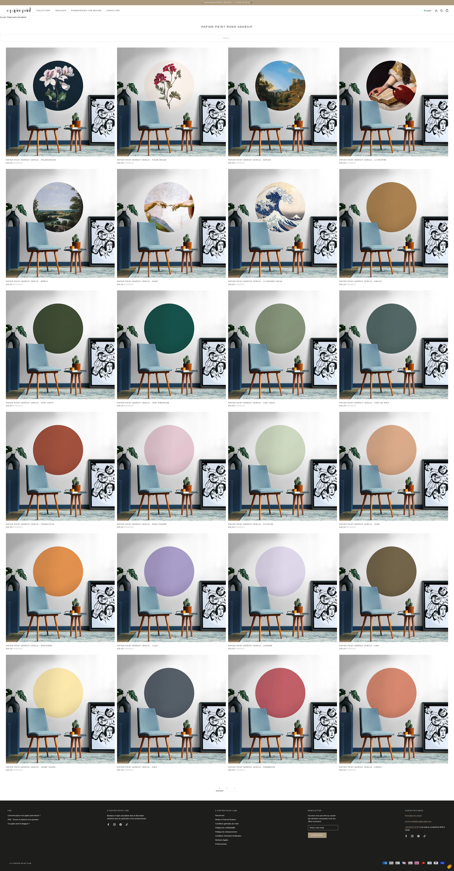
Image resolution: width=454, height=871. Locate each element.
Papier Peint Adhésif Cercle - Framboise (251, 767)
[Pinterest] (120, 824)
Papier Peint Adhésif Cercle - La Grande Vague (255, 281)
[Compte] (436, 10)
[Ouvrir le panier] (447, 10)
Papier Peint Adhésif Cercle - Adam (137, 281)
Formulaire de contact (413, 816)
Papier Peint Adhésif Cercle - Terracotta (30, 524)
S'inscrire (317, 835)
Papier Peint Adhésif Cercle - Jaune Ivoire (31, 767)
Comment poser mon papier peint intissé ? (24, 815)
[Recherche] (441, 10)
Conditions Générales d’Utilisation (228, 836)
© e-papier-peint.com (20, 863)
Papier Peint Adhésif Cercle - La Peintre (362, 160)
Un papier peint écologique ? (18, 824)
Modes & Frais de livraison (225, 819)
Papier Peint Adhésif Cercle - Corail (360, 767)
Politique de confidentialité (225, 828)
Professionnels (221, 844)
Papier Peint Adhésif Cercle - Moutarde (29, 646)
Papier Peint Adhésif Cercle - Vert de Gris (364, 403)
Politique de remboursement (226, 832)
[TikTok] (127, 824)
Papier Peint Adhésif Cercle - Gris (137, 767)
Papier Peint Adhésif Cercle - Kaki (359, 646)
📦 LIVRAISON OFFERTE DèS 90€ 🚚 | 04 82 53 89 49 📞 (227, 2)
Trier (226, 38)
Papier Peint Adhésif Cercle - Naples (249, 160)
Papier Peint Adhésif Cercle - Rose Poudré (142, 524)
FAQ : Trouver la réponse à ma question (23, 819)
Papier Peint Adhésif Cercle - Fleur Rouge (142, 160)
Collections (43, 10)
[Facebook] (108, 824)
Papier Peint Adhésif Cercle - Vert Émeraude (143, 403)
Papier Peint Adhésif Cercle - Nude (359, 524)
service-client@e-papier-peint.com (418, 821)
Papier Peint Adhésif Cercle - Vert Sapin (29, 403)
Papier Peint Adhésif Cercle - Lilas (137, 646)
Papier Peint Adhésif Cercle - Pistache (250, 524)
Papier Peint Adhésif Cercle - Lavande (250, 646)
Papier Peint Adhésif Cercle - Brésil (27, 281)
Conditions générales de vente (227, 824)
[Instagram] (114, 824)
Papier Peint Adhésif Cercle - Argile (360, 281)
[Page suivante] (234, 788)
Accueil (3, 17)
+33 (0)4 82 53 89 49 (413, 827)
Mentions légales (221, 840)
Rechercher (219, 815)
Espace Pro (113, 10)
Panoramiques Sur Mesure (86, 10)
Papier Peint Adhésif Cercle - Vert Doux (251, 403)
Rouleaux (61, 10)
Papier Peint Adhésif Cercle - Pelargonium (31, 160)
